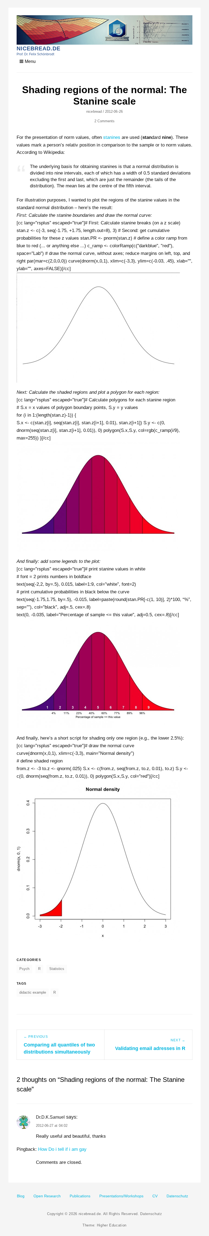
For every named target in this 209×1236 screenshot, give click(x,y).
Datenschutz (177, 1196)
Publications (80, 1196)
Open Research (47, 1196)
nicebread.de (38, 48)
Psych (24, 969)
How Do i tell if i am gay (62, 1149)
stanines (111, 137)
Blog (20, 1196)
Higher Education (112, 1225)
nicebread (94, 111)
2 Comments (104, 121)
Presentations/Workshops (121, 1196)
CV (155, 1196)
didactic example (32, 992)
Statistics (56, 969)
